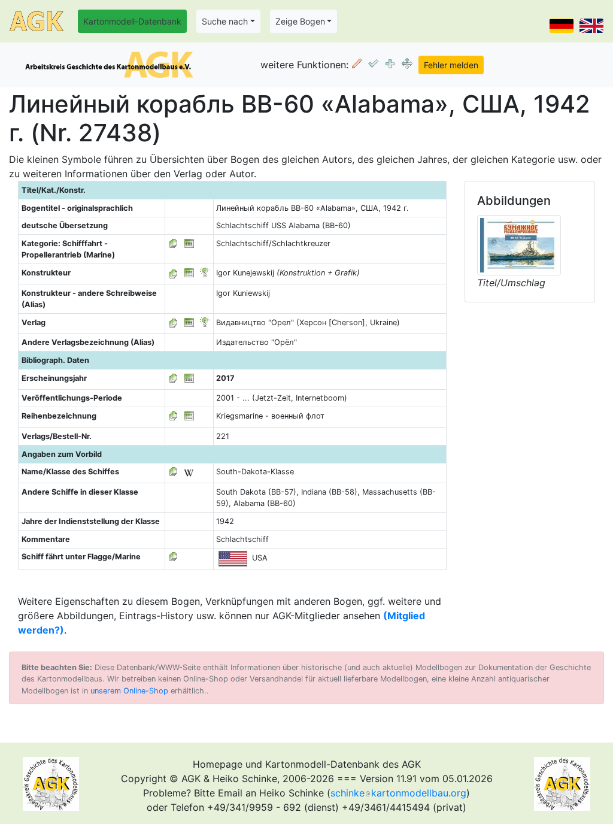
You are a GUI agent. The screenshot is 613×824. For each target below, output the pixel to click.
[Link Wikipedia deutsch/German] (188, 471)
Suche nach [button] (225, 21)
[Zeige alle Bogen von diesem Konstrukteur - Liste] (173, 272)
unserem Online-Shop (129, 690)
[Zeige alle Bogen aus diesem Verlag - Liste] (173, 322)
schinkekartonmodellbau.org (398, 793)
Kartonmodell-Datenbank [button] (132, 21)
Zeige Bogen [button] (300, 21)
